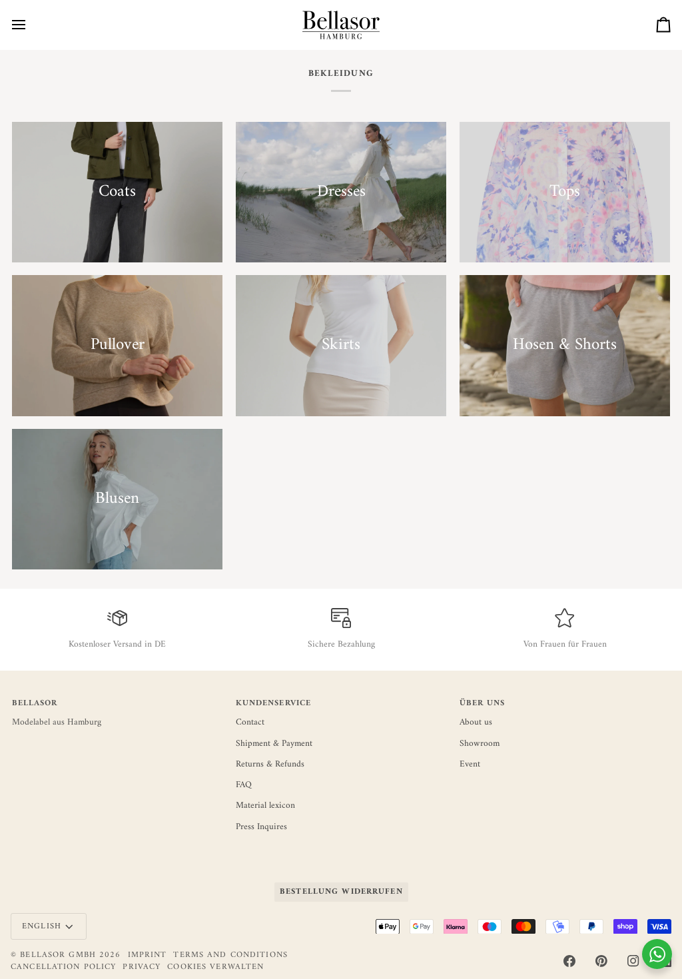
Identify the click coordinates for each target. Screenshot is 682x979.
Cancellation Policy (63, 967)
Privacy (142, 967)
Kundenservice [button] (274, 704)
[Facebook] (569, 961)
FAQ (244, 785)
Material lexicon (265, 806)
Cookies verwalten (215, 967)
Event (470, 765)
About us (476, 723)
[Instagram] (633, 961)
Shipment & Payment (274, 744)
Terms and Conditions (230, 955)
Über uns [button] (483, 704)
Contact (250, 723)
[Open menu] (31, 25)
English (41, 926)
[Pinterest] (601, 961)
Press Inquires (261, 827)
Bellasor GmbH (58, 955)
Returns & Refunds (270, 765)
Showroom (480, 744)
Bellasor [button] (35, 704)
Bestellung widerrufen (341, 891)
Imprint (147, 955)
